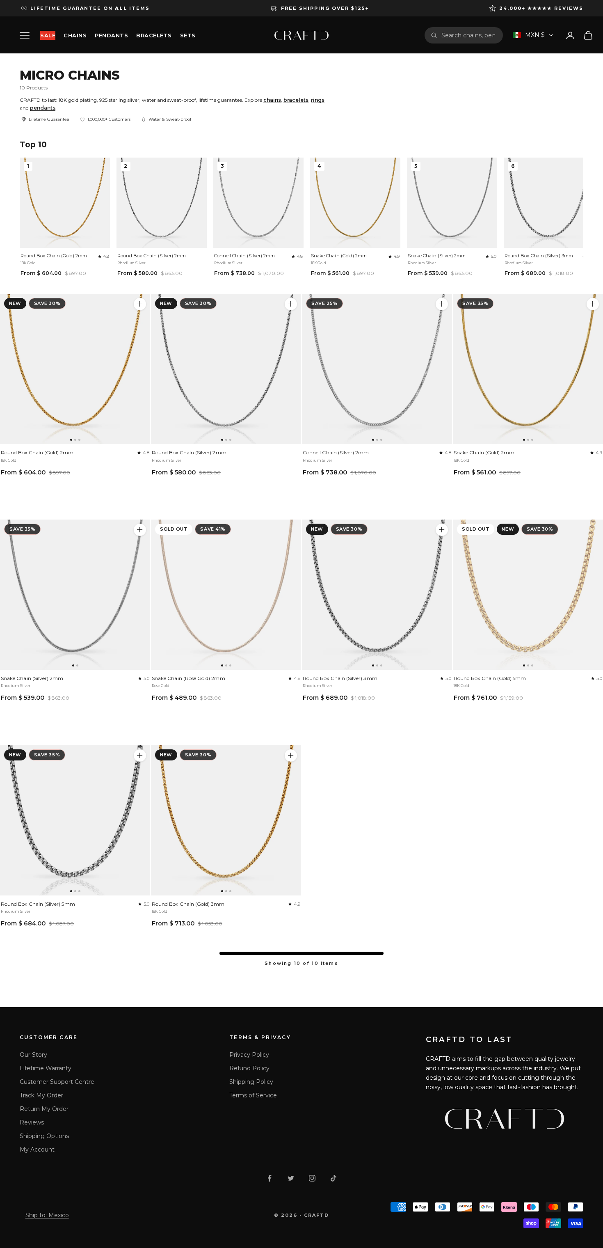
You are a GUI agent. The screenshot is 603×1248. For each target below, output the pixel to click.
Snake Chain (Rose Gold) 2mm (188, 678)
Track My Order (41, 1095)
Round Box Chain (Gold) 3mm (188, 904)
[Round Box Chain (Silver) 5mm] (75, 820)
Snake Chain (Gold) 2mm (339, 256)
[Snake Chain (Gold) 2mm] (528, 369)
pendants (42, 108)
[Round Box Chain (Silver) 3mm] (377, 595)
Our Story (33, 1054)
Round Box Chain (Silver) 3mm (539, 256)
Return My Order (44, 1109)
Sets (188, 35)
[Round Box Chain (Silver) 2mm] (226, 369)
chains (272, 100)
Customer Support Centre (57, 1081)
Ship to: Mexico (47, 1215)
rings (317, 100)
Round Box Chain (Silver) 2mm (151, 256)
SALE (47, 35)
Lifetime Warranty (45, 1068)
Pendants (111, 35)
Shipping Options (44, 1136)
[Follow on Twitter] (291, 1178)
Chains (75, 35)
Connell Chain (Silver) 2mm (244, 256)
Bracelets (154, 35)
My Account (37, 1149)
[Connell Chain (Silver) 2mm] (377, 369)
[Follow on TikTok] (333, 1178)
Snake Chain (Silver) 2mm (437, 256)
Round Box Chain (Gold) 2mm (54, 256)
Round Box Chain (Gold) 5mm (490, 678)
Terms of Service (253, 1095)
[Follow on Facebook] (269, 1178)
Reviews (32, 1122)
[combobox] (469, 35)
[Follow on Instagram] (312, 1178)
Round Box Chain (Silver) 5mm (38, 904)
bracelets (295, 100)
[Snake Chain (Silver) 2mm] (75, 595)
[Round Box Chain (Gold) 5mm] (528, 595)
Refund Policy (249, 1068)
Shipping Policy (251, 1081)
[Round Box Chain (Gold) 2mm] (75, 369)
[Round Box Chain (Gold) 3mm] (226, 820)
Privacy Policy (249, 1054)
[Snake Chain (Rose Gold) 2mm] (226, 595)
